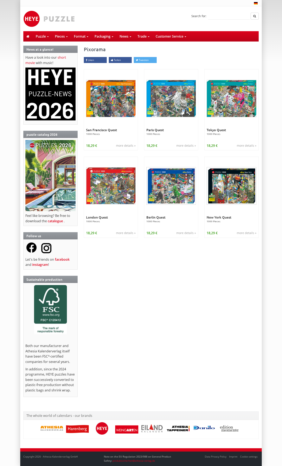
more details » (126, 145)
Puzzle (41, 36)
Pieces (60, 36)
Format (80, 36)
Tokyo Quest (216, 132)
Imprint (233, 456)
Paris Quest (155, 132)
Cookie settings (249, 456)
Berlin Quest (156, 219)
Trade (142, 36)
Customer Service (170, 36)
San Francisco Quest (101, 132)
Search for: (198, 16)
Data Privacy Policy (215, 456)
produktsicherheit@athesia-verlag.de (134, 460)
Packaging (103, 36)
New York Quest (219, 219)
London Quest (97, 219)
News (124, 36)
